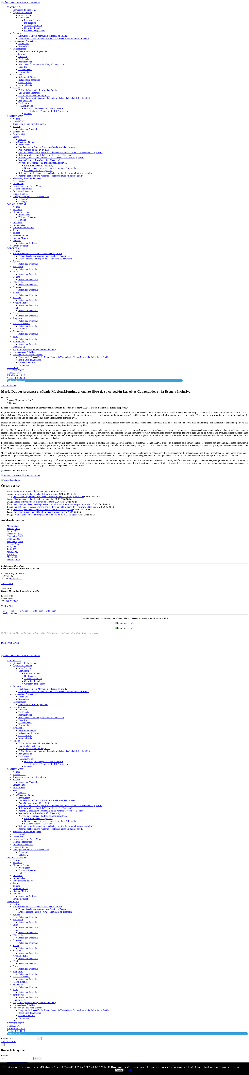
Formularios (23, 43)
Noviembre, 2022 (15, 536)
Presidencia (23, 59)
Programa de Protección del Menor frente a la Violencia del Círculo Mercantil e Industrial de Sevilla (63, 357)
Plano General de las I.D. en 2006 (33, 150)
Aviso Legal (52, 633)
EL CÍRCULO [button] (14, 7)
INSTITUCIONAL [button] (16, 116)
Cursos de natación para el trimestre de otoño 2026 (37, 501)
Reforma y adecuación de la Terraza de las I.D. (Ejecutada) (45, 155)
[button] (8, 385)
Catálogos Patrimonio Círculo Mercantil (31, 196)
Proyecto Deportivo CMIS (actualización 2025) (34, 349)
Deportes (22, 67)
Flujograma (23, 365)
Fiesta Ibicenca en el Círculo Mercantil (31, 491)
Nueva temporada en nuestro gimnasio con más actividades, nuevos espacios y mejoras (53, 504)
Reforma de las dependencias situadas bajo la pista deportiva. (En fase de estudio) (55, 173)
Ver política (129, 1070)
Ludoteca (17, 240)
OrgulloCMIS (19, 347)
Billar (15, 271)
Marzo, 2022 (13, 557)
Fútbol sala (18, 282)
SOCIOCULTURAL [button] (17, 204)
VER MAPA (7, 583)
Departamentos (19, 54)
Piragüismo (18, 318)
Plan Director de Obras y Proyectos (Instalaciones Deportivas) (46, 147)
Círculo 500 (18, 183)
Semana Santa (19, 131)
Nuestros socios (20, 181)
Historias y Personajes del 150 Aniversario (43, 108)
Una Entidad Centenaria (29, 93)
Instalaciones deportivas (29, 80)
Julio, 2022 (12, 546)
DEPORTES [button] (13, 248)
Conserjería (23, 72)
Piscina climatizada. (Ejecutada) (38, 170)
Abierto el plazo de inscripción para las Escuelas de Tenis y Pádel (43, 509)
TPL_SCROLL (8, 1041)
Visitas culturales (20, 235)
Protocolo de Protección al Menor (28, 354)
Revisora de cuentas (33, 20)
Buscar (4, 1055)
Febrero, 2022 (13, 559)
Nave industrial (25, 85)
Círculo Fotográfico (22, 245)
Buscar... (5, 1038)
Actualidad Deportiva (28, 264)
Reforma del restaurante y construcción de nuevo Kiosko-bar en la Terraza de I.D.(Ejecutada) (60, 152)
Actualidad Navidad (27, 129)
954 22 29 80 (11, 601)
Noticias (28, 113)
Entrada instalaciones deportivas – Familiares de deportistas (45, 258)
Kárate (16, 292)
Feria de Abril (19, 134)
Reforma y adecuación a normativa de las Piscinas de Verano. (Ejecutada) (51, 157)
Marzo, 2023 (13, 526)
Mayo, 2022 (12, 552)
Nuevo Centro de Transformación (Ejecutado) (39, 160)
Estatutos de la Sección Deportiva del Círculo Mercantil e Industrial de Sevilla (53, 38)
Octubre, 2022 (13, 539)
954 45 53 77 (16, 578)
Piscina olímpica (20, 328)
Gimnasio (17, 287)
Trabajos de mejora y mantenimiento (29, 124)
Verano (16, 137)
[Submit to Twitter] (31, 475)
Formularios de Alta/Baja (24, 352)
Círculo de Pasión (21, 212)
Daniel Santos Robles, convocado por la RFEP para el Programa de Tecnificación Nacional (55, 507)
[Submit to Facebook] (11, 475)
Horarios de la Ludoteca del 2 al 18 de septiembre (36, 494)
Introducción (24, 144)
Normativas (23, 46)
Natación (17, 297)
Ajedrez (16, 261)
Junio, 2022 (12, 549)
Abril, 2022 (12, 554)
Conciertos (17, 222)
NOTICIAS (12, 367)
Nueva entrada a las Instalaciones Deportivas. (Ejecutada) (50, 168)
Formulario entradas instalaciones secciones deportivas (37, 253)
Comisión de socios (33, 28)
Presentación (24, 214)
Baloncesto (18, 266)
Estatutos (17, 33)
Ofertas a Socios (20, 194)
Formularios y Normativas (24, 41)
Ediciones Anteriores (27, 217)
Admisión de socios (33, 25)
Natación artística (20, 303)
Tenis (15, 336)
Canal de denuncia (26, 362)
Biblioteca (17, 209)
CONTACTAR (14, 372)
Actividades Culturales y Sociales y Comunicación (41, 64)
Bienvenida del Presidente (24, 10)
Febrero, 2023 (13, 528)
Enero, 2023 (12, 531)
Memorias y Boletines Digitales (27, 178)
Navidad (16, 126)
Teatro (15, 230)
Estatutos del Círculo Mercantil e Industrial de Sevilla (42, 36)
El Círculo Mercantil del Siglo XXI (34, 95)
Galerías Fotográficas (22, 188)
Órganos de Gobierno (22, 12)
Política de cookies (90, 633)
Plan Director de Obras (23, 142)
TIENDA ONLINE (16, 375)
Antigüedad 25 (25, 100)
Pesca (15, 313)
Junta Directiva (25, 15)
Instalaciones (18, 74)
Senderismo (18, 331)
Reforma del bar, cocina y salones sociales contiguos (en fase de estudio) (51, 176)
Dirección (22, 56)
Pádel (15, 308)
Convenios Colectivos (23, 191)
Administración (25, 61)
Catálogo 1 (23, 199)
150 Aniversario (25, 106)
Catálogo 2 (23, 201)
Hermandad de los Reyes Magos (27, 186)
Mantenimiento (25, 69)
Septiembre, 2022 (15, 541)
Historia (16, 87)
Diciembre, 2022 (14, 533)
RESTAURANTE (15, 370)
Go (39, 1039)
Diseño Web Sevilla (10, 643)
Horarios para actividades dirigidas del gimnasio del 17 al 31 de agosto (46, 514)
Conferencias (19, 225)
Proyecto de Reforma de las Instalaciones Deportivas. (42, 163)
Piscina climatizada (21, 323)
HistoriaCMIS (19, 121)
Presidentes (23, 103)
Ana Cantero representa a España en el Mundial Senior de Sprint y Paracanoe (48, 496)
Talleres (16, 233)
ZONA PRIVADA (16, 380)
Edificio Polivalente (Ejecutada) (38, 165)
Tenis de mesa (19, 341)
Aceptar (119, 1070)
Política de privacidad (70, 633)
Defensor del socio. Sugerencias (33, 51)
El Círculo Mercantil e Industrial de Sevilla (37, 90)
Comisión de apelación (34, 30)
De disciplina (30, 23)
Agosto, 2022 (13, 544)
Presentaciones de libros (23, 227)
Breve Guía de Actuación (30, 360)
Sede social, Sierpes (27, 77)
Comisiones (23, 17)
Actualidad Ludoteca (27, 243)
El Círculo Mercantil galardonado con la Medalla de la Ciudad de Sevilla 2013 (54, 98)
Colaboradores (19, 49)
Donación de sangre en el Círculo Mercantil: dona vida (39, 512)
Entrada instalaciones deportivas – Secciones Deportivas (43, 256)
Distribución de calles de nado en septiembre (34, 499)
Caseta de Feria (25, 82)
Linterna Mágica (20, 238)
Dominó (16, 277)
